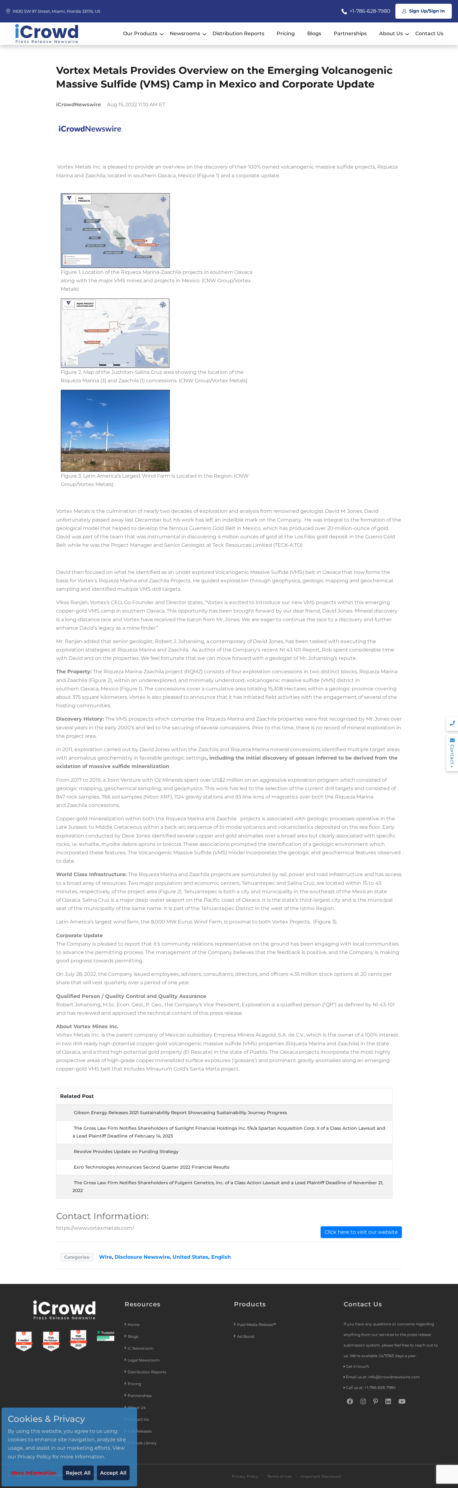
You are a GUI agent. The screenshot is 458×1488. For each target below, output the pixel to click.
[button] (115, 230)
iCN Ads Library (142, 1443)
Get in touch (357, 1366)
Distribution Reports (238, 33)
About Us (391, 33)
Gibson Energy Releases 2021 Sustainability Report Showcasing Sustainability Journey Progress (180, 1112)
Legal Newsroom (144, 1360)
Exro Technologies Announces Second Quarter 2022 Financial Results (151, 1167)
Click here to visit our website (361, 1232)
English (221, 1257)
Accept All (113, 1473)
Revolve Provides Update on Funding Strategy (126, 1151)
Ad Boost (246, 1336)
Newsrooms (185, 33)
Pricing (286, 33)
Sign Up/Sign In (426, 11)
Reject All (78, 1473)
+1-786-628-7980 (369, 11)
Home (134, 1324)
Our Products (140, 33)
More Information (33, 1473)
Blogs (314, 33)
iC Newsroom (141, 1348)
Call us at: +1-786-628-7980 (371, 1387)
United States (190, 1257)
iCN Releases (140, 1431)
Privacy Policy (245, 1476)
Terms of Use (279, 1476)
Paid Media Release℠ (256, 1324)
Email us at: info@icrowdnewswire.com (383, 1377)
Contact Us (429, 33)
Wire (105, 1257)
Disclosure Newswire (142, 1257)
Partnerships (350, 33)
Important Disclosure (321, 1476)
